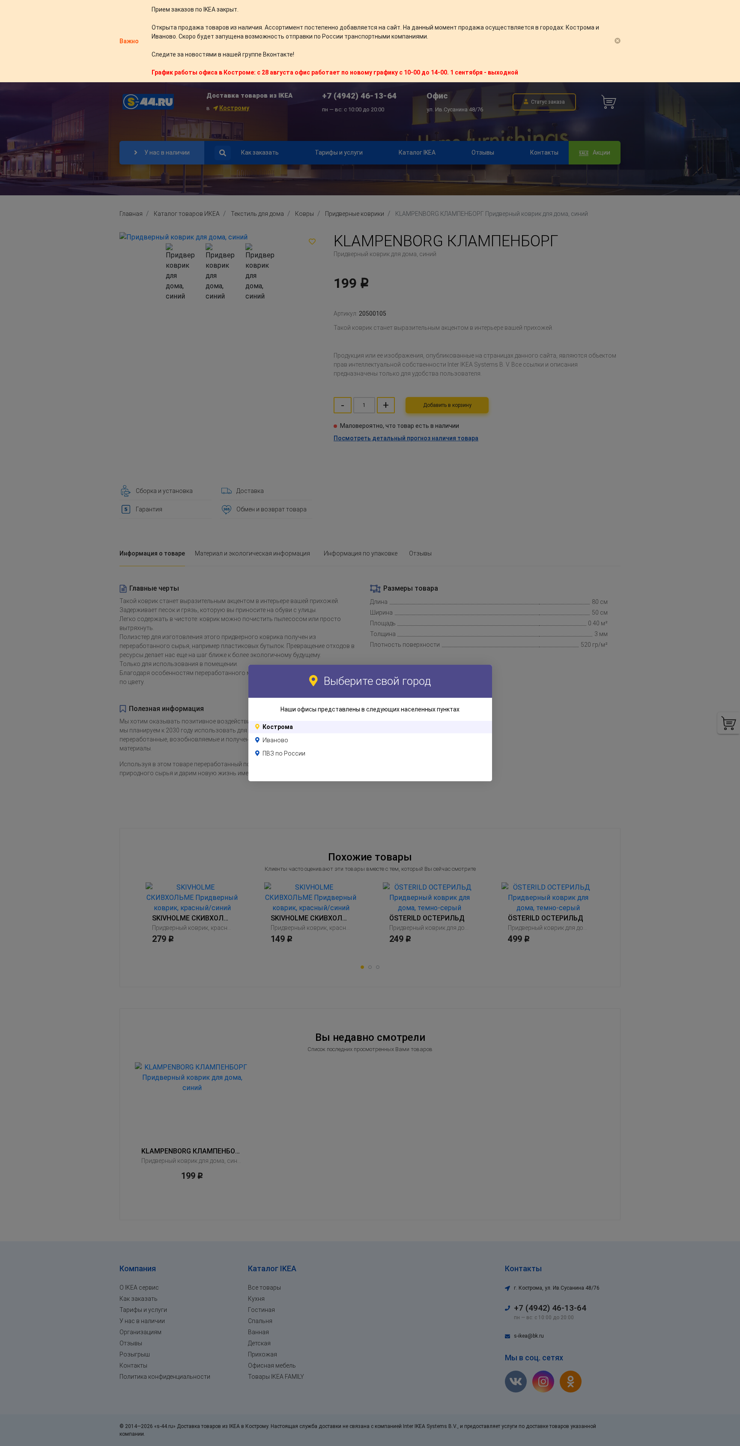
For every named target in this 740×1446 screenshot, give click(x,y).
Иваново (275, 740)
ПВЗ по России (284, 753)
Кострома (278, 726)
